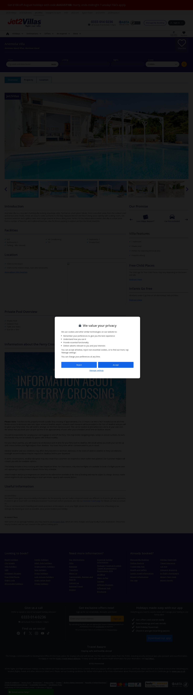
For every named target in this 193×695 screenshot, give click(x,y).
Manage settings (96, 370)
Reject (79, 365)
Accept (116, 365)
